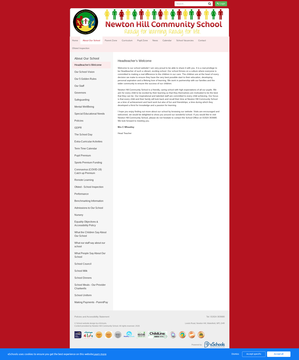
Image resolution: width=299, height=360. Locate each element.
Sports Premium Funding (88, 162)
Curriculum (127, 40)
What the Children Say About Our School (90, 234)
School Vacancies (185, 40)
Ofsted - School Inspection (88, 187)
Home (75, 40)
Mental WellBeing (84, 106)
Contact (202, 40)
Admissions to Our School (88, 208)
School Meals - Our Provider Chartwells (90, 287)
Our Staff (79, 86)
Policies (78, 120)
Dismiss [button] (235, 354)
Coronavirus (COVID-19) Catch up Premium (88, 171)
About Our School (91, 40)
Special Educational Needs (89, 113)
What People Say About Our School (89, 255)
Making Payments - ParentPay (91, 302)
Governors (80, 92)
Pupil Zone (142, 40)
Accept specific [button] (253, 354)
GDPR (78, 127)
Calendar (167, 40)
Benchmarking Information (88, 201)
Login (222, 3)
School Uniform (83, 295)
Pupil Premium (82, 155)
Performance (81, 194)
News (155, 40)
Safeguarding (81, 99)
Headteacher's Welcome (88, 65)
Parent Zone (111, 40)
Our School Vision (84, 72)
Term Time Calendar (85, 148)
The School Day (83, 134)
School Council (82, 264)
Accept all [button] (279, 354)
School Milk (80, 271)
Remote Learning (84, 180)
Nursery (78, 215)
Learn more (100, 354)
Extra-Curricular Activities (88, 141)
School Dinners (83, 278)
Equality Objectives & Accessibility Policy (86, 223)
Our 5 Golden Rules (85, 79)
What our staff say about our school (89, 245)
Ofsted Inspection (80, 48)
